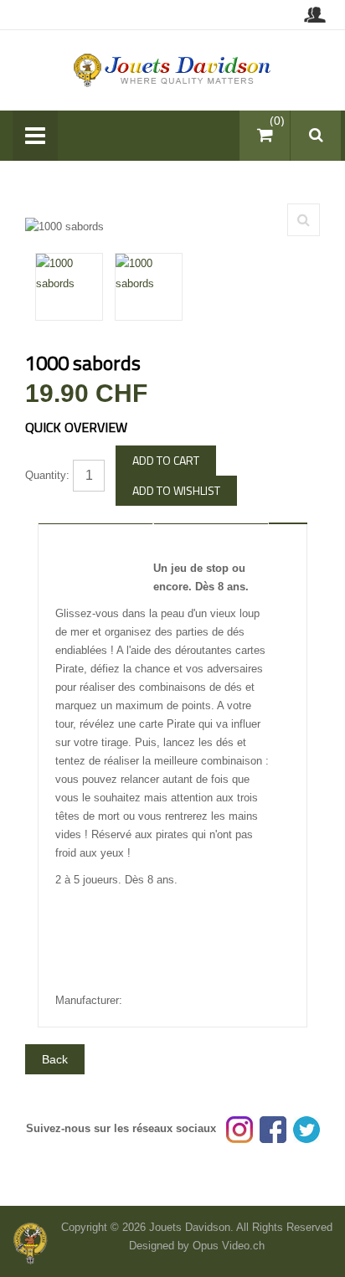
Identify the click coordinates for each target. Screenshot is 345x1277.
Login (314, 14)
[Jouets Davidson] (173, 69)
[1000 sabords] (303, 219)
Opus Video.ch (229, 1245)
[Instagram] (239, 1128)
